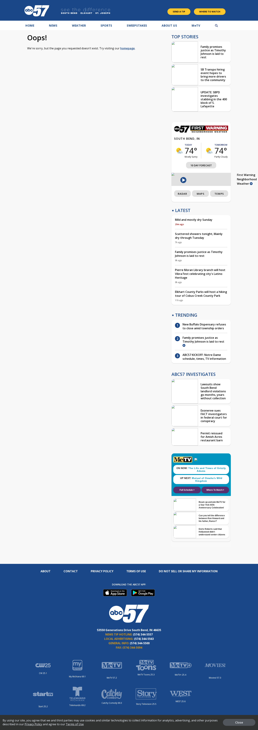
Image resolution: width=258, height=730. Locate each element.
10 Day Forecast (201, 165)
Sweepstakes (137, 25)
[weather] (179, 150)
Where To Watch (209, 11)
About (46, 571)
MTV (196, 25)
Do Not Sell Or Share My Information (188, 571)
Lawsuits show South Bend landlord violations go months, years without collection (213, 391)
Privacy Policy (102, 571)
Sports (106, 25)
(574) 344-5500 (140, 643)
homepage (127, 48)
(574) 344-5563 (144, 639)
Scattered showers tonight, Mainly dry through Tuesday (199, 236)
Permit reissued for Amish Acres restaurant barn (212, 436)
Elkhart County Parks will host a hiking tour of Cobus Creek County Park (201, 294)
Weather (79, 25)
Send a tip (179, 11)
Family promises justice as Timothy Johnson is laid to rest (213, 52)
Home (29, 25)
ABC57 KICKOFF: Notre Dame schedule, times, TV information (204, 357)
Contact (71, 571)
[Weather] (201, 132)
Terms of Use (136, 571)
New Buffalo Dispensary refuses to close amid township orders (204, 326)
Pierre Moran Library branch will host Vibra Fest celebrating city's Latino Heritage (200, 274)
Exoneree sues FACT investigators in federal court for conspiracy (214, 416)
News (53, 25)
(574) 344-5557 (143, 634)
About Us (169, 25)
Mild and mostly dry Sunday (193, 220)
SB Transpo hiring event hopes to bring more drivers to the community (213, 75)
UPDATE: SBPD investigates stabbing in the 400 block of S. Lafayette (214, 99)
